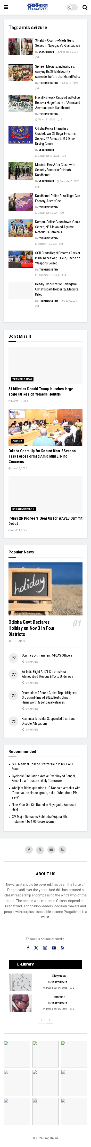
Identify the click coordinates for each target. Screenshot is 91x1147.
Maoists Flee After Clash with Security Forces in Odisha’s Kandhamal (55, 170)
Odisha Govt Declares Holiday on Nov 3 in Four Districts (31, 628)
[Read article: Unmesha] (21, 1003)
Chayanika (59, 976)
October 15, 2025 (47, 244)
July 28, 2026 (70, 83)
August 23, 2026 (68, 52)
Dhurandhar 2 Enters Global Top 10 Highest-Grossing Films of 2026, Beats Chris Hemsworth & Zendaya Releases (50, 697)
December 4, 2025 (47, 212)
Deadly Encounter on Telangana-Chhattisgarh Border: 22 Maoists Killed (56, 289)
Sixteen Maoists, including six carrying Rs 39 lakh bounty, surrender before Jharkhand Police (58, 71)
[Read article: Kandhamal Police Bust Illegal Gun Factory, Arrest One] (20, 202)
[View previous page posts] (41, 1020)
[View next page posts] (49, 1020)
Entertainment (23, 508)
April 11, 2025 (19, 530)
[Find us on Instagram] (45, 948)
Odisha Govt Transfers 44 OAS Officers (47, 655)
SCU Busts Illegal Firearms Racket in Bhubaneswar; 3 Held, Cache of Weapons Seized (57, 258)
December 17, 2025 (48, 155)
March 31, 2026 (46, 119)
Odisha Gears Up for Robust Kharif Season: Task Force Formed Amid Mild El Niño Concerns (42, 456)
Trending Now (22, 379)
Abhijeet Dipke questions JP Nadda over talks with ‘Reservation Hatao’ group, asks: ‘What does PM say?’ (46, 792)
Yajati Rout (46, 52)
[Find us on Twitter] (40, 850)
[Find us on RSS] (62, 850)
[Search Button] (85, 7)
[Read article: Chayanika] (21, 982)
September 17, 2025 (48, 275)
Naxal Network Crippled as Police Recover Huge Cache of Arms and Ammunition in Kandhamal (57, 102)
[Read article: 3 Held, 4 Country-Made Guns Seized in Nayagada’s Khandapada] (20, 46)
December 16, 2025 (56, 987)
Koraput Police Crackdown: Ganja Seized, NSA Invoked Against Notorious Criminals (57, 227)
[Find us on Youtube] (51, 850)
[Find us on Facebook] (29, 850)
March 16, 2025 (20, 401)
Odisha (17, 441)
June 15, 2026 (19, 468)
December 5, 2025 (69, 181)
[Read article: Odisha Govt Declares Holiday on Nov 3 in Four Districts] (45, 588)
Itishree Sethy (48, 83)
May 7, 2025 (70, 300)
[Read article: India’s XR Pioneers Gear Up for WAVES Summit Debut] (45, 494)
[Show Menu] (6, 7)
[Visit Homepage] (37, 7)
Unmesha (59, 997)
